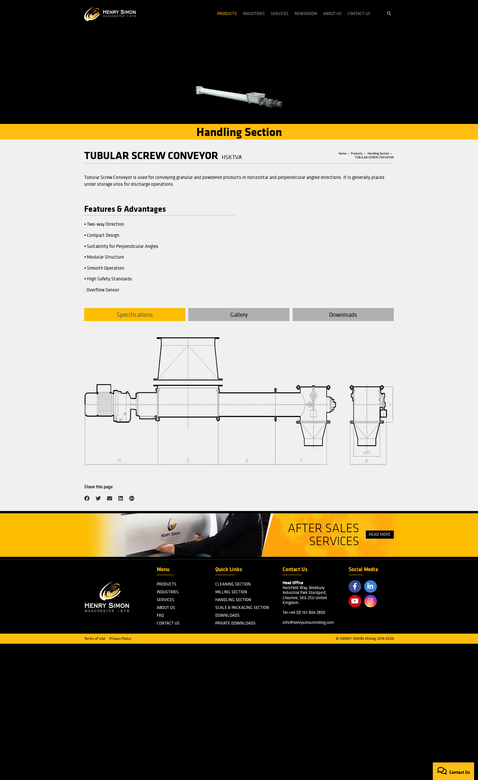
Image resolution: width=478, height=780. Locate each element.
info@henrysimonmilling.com (308, 622)
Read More (380, 534)
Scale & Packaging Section (242, 607)
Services (279, 13)
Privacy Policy (120, 638)
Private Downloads (235, 623)
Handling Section (378, 153)
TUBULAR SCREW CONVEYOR (374, 157)
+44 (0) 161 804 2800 (306, 612)
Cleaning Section (233, 584)
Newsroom (306, 13)
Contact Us (359, 13)
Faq (160, 615)
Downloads (227, 615)
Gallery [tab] (239, 314)
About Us (332, 13)
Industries (254, 13)
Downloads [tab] (343, 314)
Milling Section (231, 592)
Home (342, 153)
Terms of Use (94, 638)
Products (227, 13)
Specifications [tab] (135, 314)
